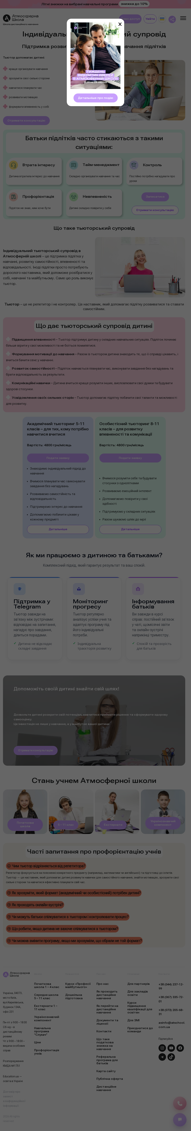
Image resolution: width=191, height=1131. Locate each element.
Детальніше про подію (95, 98)
